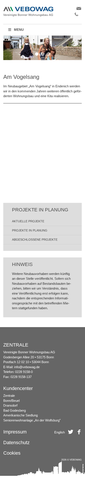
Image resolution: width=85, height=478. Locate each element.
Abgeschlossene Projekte (35, 239)
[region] (42, 48)
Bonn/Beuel (11, 400)
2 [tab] (42, 54)
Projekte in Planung (29, 230)
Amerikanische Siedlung (20, 415)
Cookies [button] (11, 453)
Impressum (15, 432)
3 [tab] (48, 54)
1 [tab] (36, 54)
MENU (19, 29)
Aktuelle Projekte (28, 221)
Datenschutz (16, 442)
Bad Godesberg (14, 410)
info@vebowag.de (27, 367)
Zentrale (9, 395)
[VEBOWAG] (28, 8)
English (59, 432)
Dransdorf (10, 405)
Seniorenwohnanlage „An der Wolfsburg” (32, 420)
